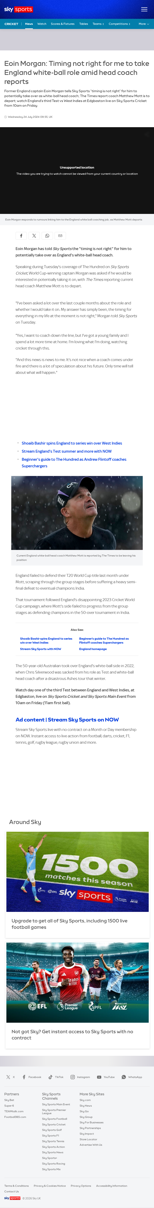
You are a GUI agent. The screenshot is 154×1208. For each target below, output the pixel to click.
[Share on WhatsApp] (47, 235)
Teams (97, 23)
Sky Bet (9, 1100)
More (142, 23)
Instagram (83, 1077)
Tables (83, 23)
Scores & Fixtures (63, 23)
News (29, 23)
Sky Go (84, 1111)
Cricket (11, 23)
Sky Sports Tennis (53, 1141)
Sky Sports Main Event (56, 1104)
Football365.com (15, 1117)
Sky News (86, 1105)
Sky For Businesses (91, 1122)
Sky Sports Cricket (54, 1124)
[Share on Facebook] (21, 235)
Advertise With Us (91, 1144)
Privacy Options (81, 1185)
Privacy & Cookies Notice (50, 1185)
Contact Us (11, 1191)
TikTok (59, 1077)
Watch (41, 23)
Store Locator (88, 1139)
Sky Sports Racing (53, 1163)
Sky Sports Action (53, 1147)
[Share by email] (60, 235)
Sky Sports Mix (51, 1169)
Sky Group (86, 1117)
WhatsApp (135, 1077)
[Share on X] (34, 235)
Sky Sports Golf (52, 1130)
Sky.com (85, 1100)
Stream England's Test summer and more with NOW (67, 451)
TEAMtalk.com (13, 1111)
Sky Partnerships (90, 1128)
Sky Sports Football (54, 1119)
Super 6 (9, 1105)
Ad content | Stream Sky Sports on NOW (67, 719)
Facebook (35, 1077)
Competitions (118, 23)
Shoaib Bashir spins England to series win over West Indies (72, 443)
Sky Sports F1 (50, 1135)
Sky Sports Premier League (54, 1111)
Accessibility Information (111, 1185)
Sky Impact (87, 1133)
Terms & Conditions (16, 1185)
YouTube (109, 1077)
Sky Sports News (52, 1152)
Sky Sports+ (49, 1158)
